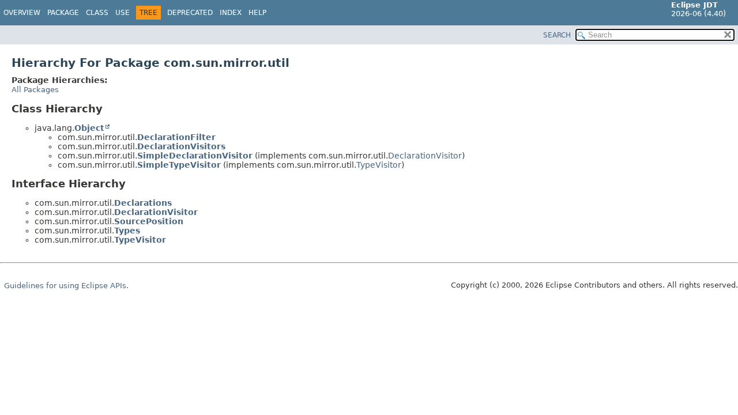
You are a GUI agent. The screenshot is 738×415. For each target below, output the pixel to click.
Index (231, 13)
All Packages (35, 89)
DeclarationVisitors (181, 146)
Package (63, 13)
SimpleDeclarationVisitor (195, 155)
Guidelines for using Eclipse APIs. (66, 285)
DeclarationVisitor (425, 155)
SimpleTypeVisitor (179, 164)
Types (127, 230)
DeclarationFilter (176, 137)
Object (89, 128)
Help (257, 13)
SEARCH (557, 35)
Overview (21, 13)
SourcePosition (148, 221)
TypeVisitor (378, 164)
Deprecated (190, 13)
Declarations (143, 202)
